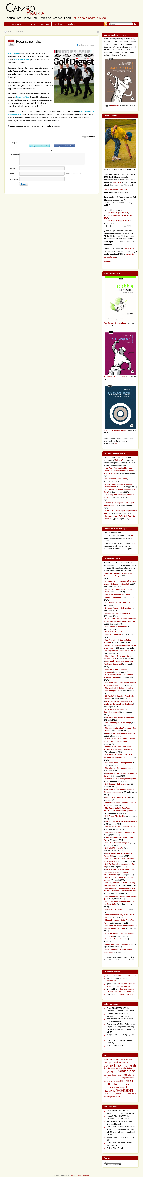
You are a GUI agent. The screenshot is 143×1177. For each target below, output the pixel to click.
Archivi (106, 1162)
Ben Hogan (124, 1059)
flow (109, 1072)
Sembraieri (44, 24)
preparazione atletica (113, 1087)
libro (132, 39)
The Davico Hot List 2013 (15, 32)
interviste (128, 1074)
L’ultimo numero (22, 59)
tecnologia (124, 1094)
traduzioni (115, 1096)
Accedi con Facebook (64, 145)
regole (107, 1093)
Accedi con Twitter (39, 145)
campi (107, 1062)
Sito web (14, 179)
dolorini (107, 1068)
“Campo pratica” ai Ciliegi (123, 994)
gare (114, 1071)
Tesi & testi (72, 24)
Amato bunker (91, 32)
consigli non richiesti (120, 1065)
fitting (106, 1072)
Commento (15, 154)
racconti (109, 1090)
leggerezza (118, 1078)
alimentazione (108, 1059)
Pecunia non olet (28, 41)
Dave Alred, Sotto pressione (115, 430)
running (113, 1094)
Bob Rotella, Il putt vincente (114, 377)
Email (12, 173)
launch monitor (109, 1078)
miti (122, 1080)
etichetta (122, 1068)
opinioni (92, 137)
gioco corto (109, 1075)
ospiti (118, 1084)
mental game (115, 1081)
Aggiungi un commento (86, 45)
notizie (129, 1080)
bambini (116, 1059)
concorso (125, 1062)
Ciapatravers (30, 24)
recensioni (124, 1090)
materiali (131, 1078)
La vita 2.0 (58, 24)
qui (116, 444)
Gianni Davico (14, 24)
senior (118, 1094)
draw (112, 1068)
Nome (12, 168)
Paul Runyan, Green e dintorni (115, 323)
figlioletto (131, 1068)
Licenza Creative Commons (79, 1176)
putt (125, 1087)
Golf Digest (13, 53)
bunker (131, 1059)
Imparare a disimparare (128, 976)
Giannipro (126, 1071)
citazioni (116, 1062)
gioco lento (117, 1075)
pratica (125, 1084)
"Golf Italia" (118, 460)
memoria (107, 1081)
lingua (124, 1078)
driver (116, 1068)
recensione (114, 106)
